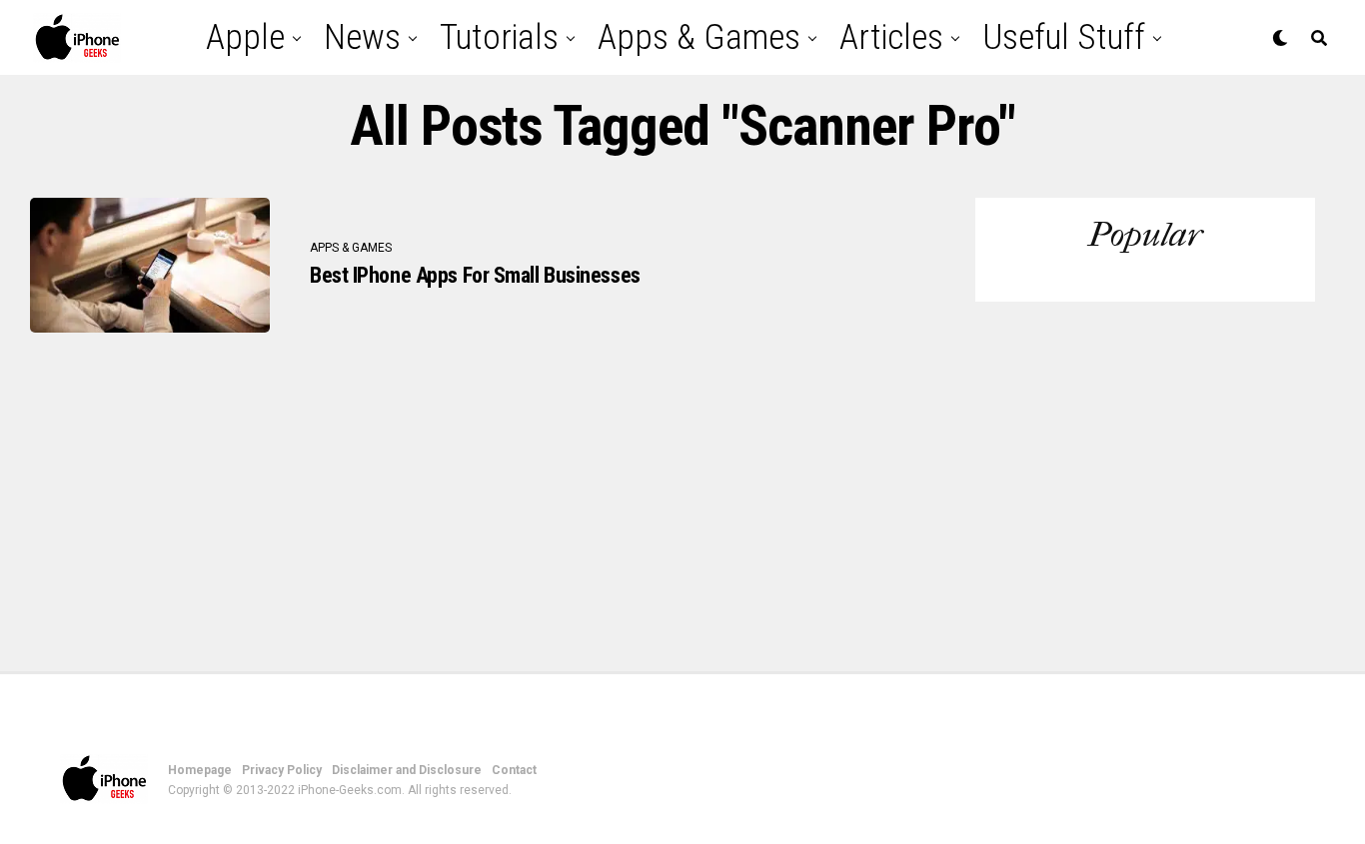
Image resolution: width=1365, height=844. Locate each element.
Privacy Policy (282, 770)
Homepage (200, 770)
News (362, 37)
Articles (891, 37)
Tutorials (499, 37)
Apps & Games (699, 37)
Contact (514, 770)
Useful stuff (1063, 37)
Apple (245, 37)
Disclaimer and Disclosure (407, 770)
